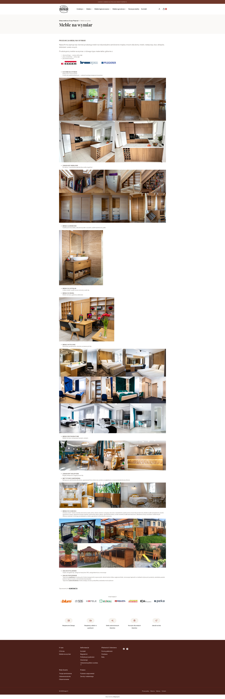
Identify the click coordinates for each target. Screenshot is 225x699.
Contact (164, 691)
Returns (152, 691)
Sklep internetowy (111, 696)
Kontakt (83, 651)
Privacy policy (145, 691)
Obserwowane (64, 679)
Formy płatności (106, 651)
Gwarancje (84, 660)
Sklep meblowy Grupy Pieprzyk (68, 21)
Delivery (158, 691)
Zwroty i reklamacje (87, 676)
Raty (103, 657)
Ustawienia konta (65, 676)
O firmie (62, 651)
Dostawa (104, 654)
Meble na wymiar (65, 654)
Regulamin (84, 654)
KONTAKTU (73, 588)
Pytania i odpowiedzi (87, 673)
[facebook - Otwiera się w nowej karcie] (124, 649)
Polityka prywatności (87, 657)
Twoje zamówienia (65, 673)
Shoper (65, 691)
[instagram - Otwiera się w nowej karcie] (127, 649)
